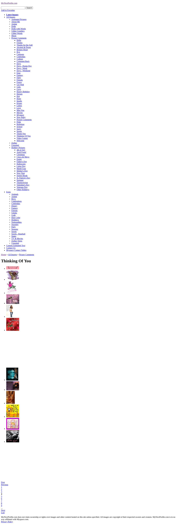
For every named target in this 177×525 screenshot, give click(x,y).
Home (3, 254)
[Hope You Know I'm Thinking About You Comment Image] (12, 429)
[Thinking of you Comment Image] (12, 390)
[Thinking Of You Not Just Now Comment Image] (12, 417)
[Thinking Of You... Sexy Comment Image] (10, 403)
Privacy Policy (7, 522)
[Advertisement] (84, 349)
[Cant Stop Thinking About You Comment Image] (12, 268)
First (3, 482)
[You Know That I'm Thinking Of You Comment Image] (9, 317)
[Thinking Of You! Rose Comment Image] (11, 293)
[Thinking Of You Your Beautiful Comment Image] (12, 303)
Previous (4, 485)
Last (3, 513)
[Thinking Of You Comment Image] (12, 279)
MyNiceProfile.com (9, 3)
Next (3, 510)
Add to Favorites (8, 10)
